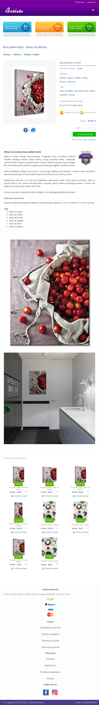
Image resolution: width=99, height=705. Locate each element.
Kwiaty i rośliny (31, 54)
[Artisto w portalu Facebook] (46, 692)
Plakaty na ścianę (50, 640)
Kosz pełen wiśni (81, 91)
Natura (17, 54)
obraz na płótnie (66, 91)
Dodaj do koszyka (85, 134)
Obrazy (6, 54)
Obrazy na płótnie (50, 634)
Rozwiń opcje (76, 105)
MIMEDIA (93, 702)
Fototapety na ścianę (50, 627)
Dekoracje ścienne (50, 647)
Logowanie (91, 2)
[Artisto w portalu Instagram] (55, 692)
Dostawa (50, 658)
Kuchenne (71, 81)
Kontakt (50, 678)
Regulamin (50, 665)
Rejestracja (79, 2)
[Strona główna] (14, 10)
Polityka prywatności (50, 671)
